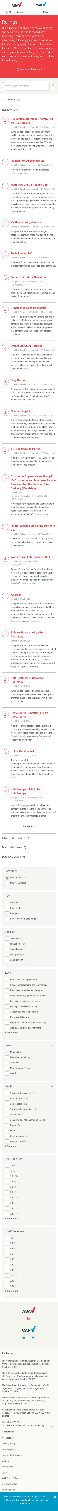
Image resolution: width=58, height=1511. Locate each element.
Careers (5, 1461)
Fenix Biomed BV (21, 253)
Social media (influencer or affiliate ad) (30, 1120)
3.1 (14, 1197)
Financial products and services (25, 1001)
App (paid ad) (18, 1141)
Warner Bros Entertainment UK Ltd (32, 557)
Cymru (5, 1472)
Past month (15, 908)
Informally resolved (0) (15, 838)
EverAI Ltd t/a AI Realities (26, 345)
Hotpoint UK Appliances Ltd (28, 160)
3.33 (13, 1281)
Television (17, 1114)
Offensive (15, 1062)
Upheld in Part (18, 960)
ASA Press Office (10, 1478)
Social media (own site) (23, 1109)
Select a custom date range (23, 918)
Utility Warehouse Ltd (24, 751)
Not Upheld (17, 954)
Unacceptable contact (12, 1455)
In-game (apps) (19, 1136)
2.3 (13, 1187)
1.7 (13, 1171)
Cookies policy (9, 1449)
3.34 (13, 1286)
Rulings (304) (10, 109)
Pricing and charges (19, 1017)
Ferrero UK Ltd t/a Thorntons (28, 277)
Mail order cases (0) (14, 847)
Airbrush (16, 594)
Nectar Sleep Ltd (21, 411)
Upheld (16, 938)
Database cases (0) (13, 856)
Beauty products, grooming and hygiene (28, 995)
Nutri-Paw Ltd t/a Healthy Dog (29, 184)
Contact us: (8, 1353)
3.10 (13, 1203)
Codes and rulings (12, 99)
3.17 (14, 1213)
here (9, 1425)
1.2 (13, 1238)
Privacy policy (8, 1443)
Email (14, 1130)
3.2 (13, 1248)
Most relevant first (19, 877)
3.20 (13, 1275)
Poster (15, 1125)
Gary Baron (18, 380)
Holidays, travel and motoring (23, 1006)
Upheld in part (18, 949)
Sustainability (8, 1489)
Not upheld (17, 944)
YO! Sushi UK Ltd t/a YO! (25, 448)
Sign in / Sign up (16, 12)
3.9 (13, 1254)
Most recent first (18, 883)
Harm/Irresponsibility (20, 1057)
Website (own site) (21, 1098)
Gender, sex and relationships (24, 1012)
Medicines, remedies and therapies (26, 990)
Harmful (14, 1073)
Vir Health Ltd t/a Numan (26, 222)
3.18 (13, 1270)
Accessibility (8, 1438)
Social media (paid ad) (23, 1093)
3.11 (14, 1208)
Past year (14, 913)
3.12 (13, 1264)
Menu (45, 12)
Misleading (15, 1052)
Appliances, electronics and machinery (28, 1022)
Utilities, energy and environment (25, 1028)
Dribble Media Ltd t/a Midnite (28, 307)
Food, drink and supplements (23, 979)
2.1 (13, 1181)
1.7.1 (14, 1176)
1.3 (13, 1165)
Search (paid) (18, 1104)
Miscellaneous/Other (20, 1068)
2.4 (13, 1192)
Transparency (8, 1466)
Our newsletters (9, 1484)
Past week (15, 902)
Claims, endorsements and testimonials (28, 985)
